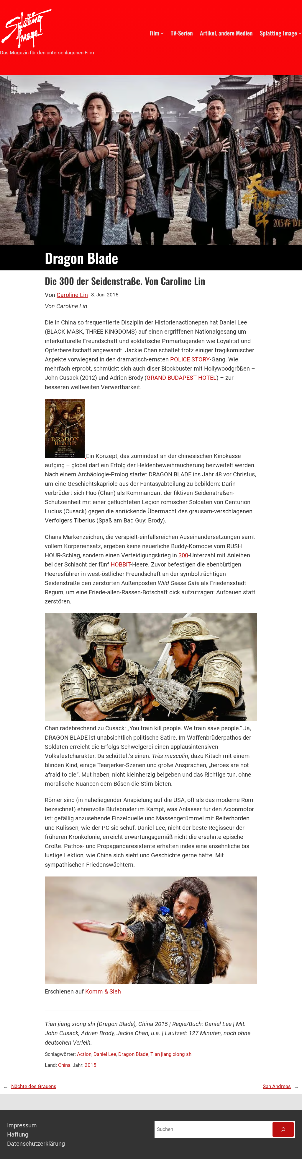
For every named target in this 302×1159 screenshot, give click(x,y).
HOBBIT (120, 564)
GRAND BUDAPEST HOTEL (181, 377)
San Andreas (277, 1086)
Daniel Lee (104, 1054)
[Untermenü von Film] (162, 33)
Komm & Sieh (103, 991)
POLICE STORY (190, 359)
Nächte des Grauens (33, 1086)
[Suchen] (283, 1129)
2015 (90, 1065)
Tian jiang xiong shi (171, 1054)
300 (183, 555)
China (64, 1065)
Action (84, 1054)
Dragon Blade (133, 1054)
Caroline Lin (72, 295)
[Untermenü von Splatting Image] (300, 33)
